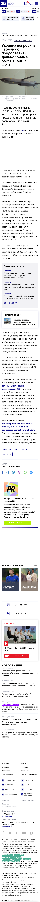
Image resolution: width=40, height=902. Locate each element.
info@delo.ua (7, 826)
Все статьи (20, 613)
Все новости (10, 303)
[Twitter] (13, 472)
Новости (7, 271)
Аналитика (9, 789)
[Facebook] (2, 472)
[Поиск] (31, 3)
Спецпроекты (7, 775)
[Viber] (19, 472)
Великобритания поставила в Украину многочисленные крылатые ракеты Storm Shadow (18, 426)
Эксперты (9, 785)
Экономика (6, 763)
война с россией (10, 449)
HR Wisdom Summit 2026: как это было (19, 649)
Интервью (28, 789)
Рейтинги (25, 771)
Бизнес (24, 763)
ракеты (24, 449)
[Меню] (37, 3)
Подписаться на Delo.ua (18, 656)
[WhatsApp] (25, 472)
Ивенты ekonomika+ (29, 775)
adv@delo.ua (7, 816)
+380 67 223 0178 (8, 814)
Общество (6, 771)
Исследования (11, 794)
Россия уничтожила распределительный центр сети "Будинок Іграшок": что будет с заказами (20, 734)
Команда (5, 800)
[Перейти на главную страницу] (3, 3)
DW (22, 130)
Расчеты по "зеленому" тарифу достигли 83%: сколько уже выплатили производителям (19, 721)
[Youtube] (24, 833)
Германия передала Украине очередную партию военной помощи (24, 322)
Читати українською (23, 40)
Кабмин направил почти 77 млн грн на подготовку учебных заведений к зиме (19, 286)
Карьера (24, 767)
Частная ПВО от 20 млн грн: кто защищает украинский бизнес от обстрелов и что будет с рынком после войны (20, 707)
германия (7, 454)
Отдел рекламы (28, 800)
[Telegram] (7, 472)
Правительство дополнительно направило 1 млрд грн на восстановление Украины (18, 275)
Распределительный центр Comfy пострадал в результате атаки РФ (19, 297)
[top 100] (11, 3)
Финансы (5, 767)
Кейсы (26, 785)
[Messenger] (31, 472)
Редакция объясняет (28, 794)
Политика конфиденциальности (11, 805)
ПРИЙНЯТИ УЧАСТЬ (17, 523)
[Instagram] (31, 833)
